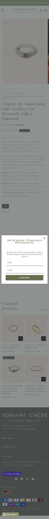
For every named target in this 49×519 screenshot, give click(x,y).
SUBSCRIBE (24, 277)
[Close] (44, 238)
